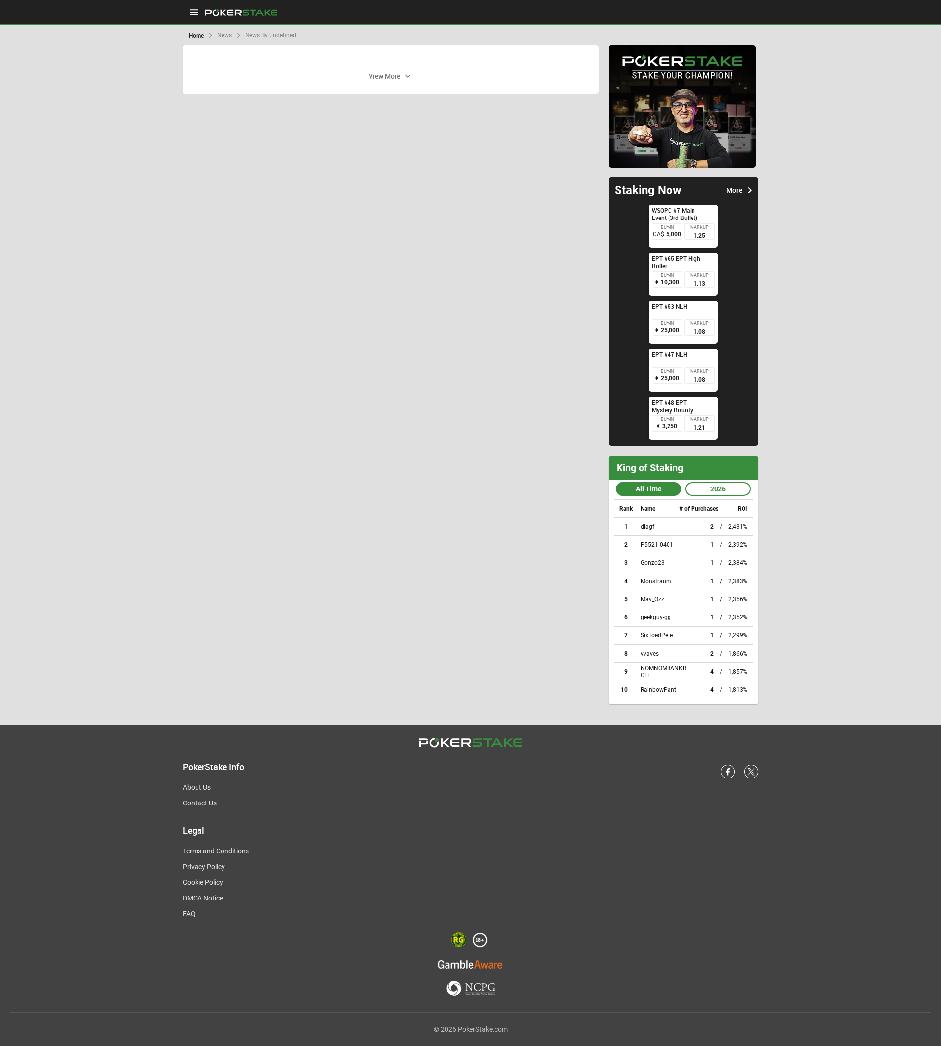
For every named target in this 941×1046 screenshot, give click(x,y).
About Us (197, 787)
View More (384, 76)
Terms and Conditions (216, 851)
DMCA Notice (203, 898)
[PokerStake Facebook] (728, 776)
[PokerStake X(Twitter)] (751, 776)
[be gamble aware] (470, 963)
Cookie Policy (203, 882)
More (734, 190)
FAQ (189, 914)
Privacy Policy (204, 867)
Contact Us (200, 803)
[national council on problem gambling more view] (470, 988)
